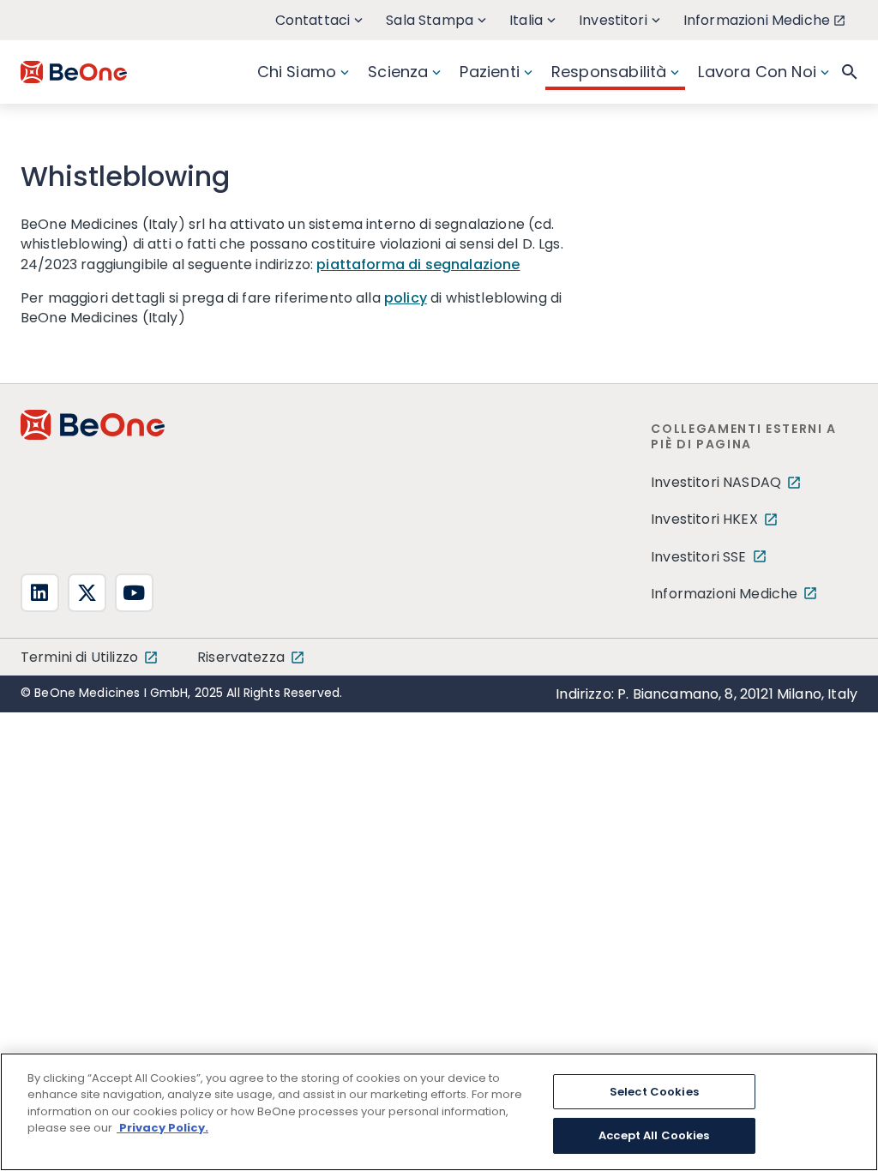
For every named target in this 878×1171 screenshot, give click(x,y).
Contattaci (313, 20)
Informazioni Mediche (756, 20)
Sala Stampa (429, 20)
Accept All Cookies (653, 1135)
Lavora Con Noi (757, 71)
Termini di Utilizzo (79, 657)
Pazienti (489, 71)
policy (405, 298)
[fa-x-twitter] (87, 592)
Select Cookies (654, 1092)
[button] (849, 72)
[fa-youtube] (134, 592)
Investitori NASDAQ (716, 482)
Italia (526, 20)
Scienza (398, 71)
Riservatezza (241, 657)
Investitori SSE (698, 557)
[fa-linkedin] (40, 592)
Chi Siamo (297, 71)
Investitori (613, 20)
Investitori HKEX (704, 519)
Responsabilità (609, 71)
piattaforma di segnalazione (418, 264)
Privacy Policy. (162, 1128)
